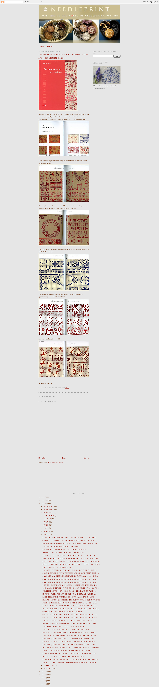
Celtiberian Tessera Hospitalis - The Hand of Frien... (69, 591)
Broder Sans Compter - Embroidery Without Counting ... (70, 662)
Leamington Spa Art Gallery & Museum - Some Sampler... (71, 564)
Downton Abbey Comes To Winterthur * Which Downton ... (71, 647)
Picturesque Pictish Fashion (56, 567)
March (47, 534)
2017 (44, 497)
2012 (44, 675)
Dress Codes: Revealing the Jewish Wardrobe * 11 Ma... (70, 624)
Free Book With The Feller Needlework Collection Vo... (70, 659)
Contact (50, 46)
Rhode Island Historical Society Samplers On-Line (68, 597)
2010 (44, 681)
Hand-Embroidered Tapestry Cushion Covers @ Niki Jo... (70, 543)
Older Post (85, 458)
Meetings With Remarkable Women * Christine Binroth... (71, 558)
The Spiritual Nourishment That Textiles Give (65, 629)
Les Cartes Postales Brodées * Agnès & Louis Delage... (69, 641)
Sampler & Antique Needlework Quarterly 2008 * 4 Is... (70, 576)
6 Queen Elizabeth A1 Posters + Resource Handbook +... (70, 585)
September (49, 516)
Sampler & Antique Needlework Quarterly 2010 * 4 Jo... (70, 582)
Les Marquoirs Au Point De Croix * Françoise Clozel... (69, 644)
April (47, 531)
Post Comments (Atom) (55, 463)
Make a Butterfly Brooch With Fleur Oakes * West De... (70, 609)
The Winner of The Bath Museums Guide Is (63, 626)
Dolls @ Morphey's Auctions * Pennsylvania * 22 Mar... (69, 603)
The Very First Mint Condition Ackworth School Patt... (70, 618)
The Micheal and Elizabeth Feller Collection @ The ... (70, 635)
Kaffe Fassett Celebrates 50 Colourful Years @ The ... (70, 555)
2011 (44, 678)
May (46, 528)
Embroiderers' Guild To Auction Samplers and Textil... (70, 606)
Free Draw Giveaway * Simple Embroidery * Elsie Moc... (70, 537)
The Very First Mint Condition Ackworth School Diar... (70, 615)
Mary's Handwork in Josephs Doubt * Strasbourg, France (71, 600)
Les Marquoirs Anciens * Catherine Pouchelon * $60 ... (69, 638)
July (46, 522)
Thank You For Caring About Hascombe (62, 612)
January (48, 668)
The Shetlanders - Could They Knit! (60, 546)
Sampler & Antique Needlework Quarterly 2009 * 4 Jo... (70, 579)
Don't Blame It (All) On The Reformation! (63, 656)
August (47, 519)
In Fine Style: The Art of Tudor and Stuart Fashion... (69, 594)
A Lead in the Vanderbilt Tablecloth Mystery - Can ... (69, 621)
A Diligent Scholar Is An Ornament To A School (66, 650)
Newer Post (42, 458)
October (48, 513)
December (49, 506)
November (49, 509)
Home (42, 46)
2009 (44, 684)
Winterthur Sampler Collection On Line (63, 552)
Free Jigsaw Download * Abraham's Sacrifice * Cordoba (70, 561)
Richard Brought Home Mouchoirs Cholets (64, 549)
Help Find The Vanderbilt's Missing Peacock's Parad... (69, 632)
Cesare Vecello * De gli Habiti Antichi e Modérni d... (69, 540)
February (49, 665)
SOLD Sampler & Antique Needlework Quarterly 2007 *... (70, 573)
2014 (44, 503)
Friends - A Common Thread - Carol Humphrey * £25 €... (69, 570)
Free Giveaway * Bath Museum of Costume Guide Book (69, 653)
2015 (44, 500)
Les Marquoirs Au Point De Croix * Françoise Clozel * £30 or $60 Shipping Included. (63, 56)
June (46, 525)
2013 (44, 671)
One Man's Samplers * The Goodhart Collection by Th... (70, 588)
